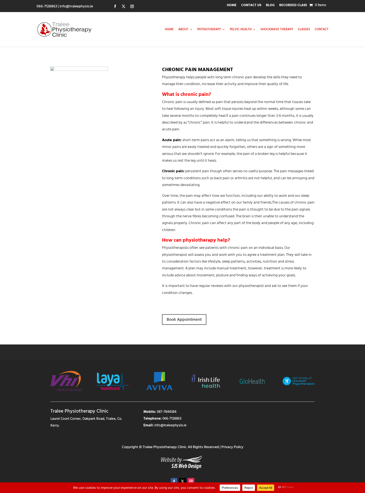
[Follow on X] (123, 6)
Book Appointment (184, 319)
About (183, 29)
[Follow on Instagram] (132, 6)
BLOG (270, 6)
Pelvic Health (241, 29)
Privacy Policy (232, 447)
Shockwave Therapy (276, 29)
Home (169, 29)
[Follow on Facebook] (115, 6)
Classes (304, 29)
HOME (232, 6)
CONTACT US (251, 6)
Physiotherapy (209, 29)
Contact (321, 29)
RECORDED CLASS (293, 6)
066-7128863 (47, 6)
